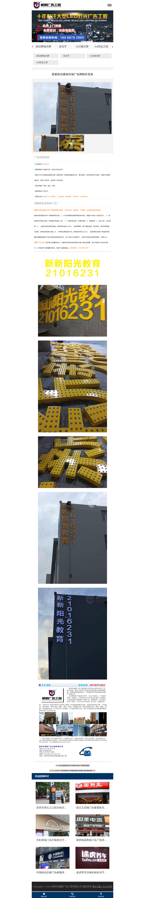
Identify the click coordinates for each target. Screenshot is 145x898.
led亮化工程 (101, 46)
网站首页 (44, 896)
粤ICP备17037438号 (102, 886)
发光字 (63, 46)
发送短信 (101, 896)
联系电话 (72, 896)
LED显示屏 (82, 46)
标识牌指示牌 (43, 46)
